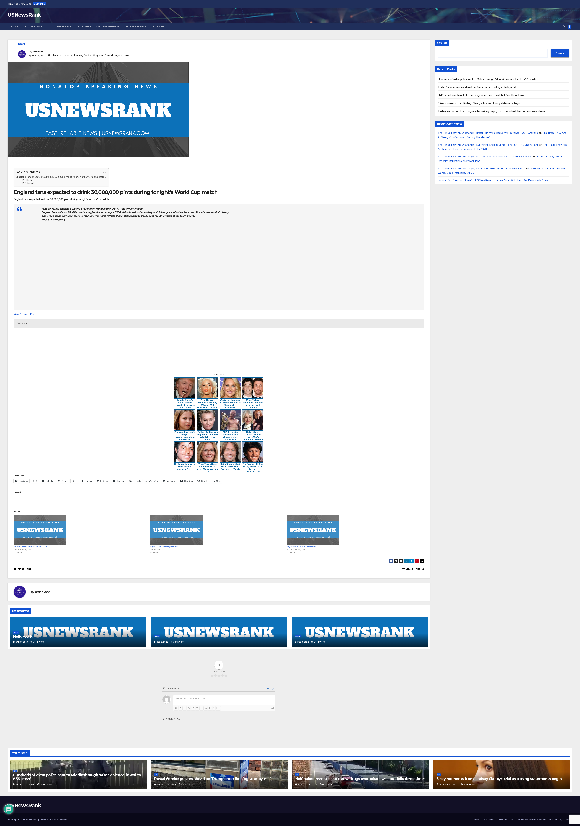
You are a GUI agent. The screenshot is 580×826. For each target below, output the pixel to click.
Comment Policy (60, 26)
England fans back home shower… (302, 546)
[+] (218, 708)
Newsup (51, 819)
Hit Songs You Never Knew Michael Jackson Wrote (184, 466)
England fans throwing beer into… (165, 546)
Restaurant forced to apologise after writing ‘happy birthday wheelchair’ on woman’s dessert (492, 111)
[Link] (210, 708)
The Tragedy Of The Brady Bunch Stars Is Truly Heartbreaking (253, 467)
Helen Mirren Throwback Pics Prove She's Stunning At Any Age (252, 435)
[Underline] (184, 708)
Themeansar (64, 819)
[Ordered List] (193, 708)
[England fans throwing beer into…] (216, 530)
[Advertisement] (104, 164)
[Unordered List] (197, 708)
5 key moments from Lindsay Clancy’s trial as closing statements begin (479, 103)
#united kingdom (93, 55)
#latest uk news (61, 55)
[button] (564, 26)
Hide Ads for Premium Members (99, 26)
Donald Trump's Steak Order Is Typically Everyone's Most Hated (184, 403)
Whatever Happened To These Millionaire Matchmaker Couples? (230, 403)
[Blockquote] (201, 708)
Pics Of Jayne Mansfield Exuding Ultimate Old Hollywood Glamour (207, 403)
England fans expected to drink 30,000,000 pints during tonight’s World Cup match (61, 177)
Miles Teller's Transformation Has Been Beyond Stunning (253, 403)
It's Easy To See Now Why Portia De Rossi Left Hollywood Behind (207, 435)
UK (15, 771)
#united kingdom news (117, 55)
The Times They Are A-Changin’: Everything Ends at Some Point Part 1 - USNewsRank (488, 144)
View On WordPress (25, 314)
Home (14, 26)
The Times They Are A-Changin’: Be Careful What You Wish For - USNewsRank (484, 156)
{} (214, 708)
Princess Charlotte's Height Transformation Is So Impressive (185, 435)
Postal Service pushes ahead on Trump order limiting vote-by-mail (477, 87)
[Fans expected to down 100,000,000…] (80, 530)
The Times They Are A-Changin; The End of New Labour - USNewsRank (481, 168)
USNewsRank (24, 15)
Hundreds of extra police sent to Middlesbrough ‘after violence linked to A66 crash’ (487, 79)
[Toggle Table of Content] (102, 172)
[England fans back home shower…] (353, 530)
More (21, 44)
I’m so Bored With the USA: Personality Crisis (522, 180)
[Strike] (189, 708)
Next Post (24, 569)
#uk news (76, 55)
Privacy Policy (136, 26)
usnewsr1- (38, 51)
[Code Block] (206, 708)
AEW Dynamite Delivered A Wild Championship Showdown (230, 435)
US (156, 775)
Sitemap (158, 26)
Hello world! (23, 636)
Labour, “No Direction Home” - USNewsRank (464, 180)
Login (272, 688)
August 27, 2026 (25, 784)
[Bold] (176, 708)
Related (30, 183)
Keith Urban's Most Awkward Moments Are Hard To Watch (230, 466)
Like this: (30, 180)
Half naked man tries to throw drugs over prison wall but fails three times (481, 95)
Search (442, 42)
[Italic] (180, 708)
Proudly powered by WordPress (23, 819)
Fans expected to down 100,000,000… (31, 546)
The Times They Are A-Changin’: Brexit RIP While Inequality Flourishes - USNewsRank (488, 132)
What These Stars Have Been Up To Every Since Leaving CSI (207, 467)
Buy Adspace (33, 26)
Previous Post (410, 569)
